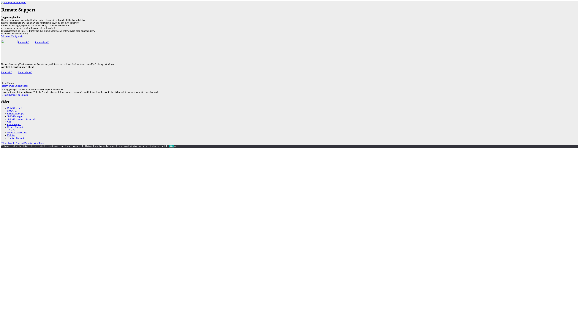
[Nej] (175, 146)
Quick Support (14, 124)
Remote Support (15, 127)
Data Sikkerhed (14, 108)
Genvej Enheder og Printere (15, 95)
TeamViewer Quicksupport (14, 86)
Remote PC (23, 42)
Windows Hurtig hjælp (12, 36)
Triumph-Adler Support (12, 143)
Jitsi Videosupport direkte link (21, 119)
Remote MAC (42, 42)
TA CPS (11, 130)
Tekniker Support (15, 138)
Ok (171, 146)
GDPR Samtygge (15, 113)
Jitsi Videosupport (15, 116)
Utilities (11, 135)
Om (9, 121)
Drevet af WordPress (34, 143)
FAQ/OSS (12, 111)
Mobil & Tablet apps (17, 132)
